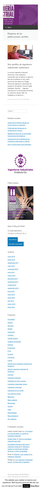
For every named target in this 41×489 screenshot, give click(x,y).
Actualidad (11, 319)
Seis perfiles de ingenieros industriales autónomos (20, 66)
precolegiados (12, 413)
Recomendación (13, 416)
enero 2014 (11, 307)
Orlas (9, 409)
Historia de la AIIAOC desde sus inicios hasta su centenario (18, 124)
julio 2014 (11, 301)
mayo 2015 (11, 294)
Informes (10, 375)
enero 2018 (11, 259)
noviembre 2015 (13, 282)
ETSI (9, 351)
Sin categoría (12, 419)
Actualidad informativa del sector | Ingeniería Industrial (19, 445)
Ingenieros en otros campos (17, 381)
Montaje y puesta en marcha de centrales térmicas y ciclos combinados (19, 449)
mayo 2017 (11, 266)
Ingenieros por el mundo (15, 390)
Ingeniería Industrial (14, 378)
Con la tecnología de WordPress (18, 474)
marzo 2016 (11, 275)
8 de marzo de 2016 (14, 99)
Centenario (11, 332)
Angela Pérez (12, 439)
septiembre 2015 (13, 288)
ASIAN (10, 329)
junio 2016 (11, 272)
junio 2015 (11, 291)
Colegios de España (14, 341)
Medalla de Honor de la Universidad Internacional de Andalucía (19, 134)
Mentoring (11, 397)
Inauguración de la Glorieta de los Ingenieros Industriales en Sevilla (19, 140)
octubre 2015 (12, 285)
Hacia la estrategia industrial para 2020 (19, 440)
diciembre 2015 (13, 279)
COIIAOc (11, 335)
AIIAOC (10, 322)
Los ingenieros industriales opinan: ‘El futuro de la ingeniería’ (20, 461)
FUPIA (10, 360)
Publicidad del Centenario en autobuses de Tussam (17, 129)
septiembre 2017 (13, 263)
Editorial (10, 345)
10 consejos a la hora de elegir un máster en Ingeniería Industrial (20, 433)
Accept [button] (26, 486)
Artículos (11, 326)
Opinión (10, 406)
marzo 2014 (11, 304)
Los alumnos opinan (14, 394)
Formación (11, 357)
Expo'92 (10, 354)
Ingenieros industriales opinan (17, 384)
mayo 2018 (11, 256)
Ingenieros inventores (15, 387)
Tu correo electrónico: (15, 230)
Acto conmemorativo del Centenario (19, 144)
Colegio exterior (13, 338)
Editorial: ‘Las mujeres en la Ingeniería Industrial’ (20, 455)
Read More (35, 486)
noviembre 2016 (13, 269)
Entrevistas (25, 99)
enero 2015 (11, 298)
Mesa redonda (12, 400)
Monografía (11, 403)
